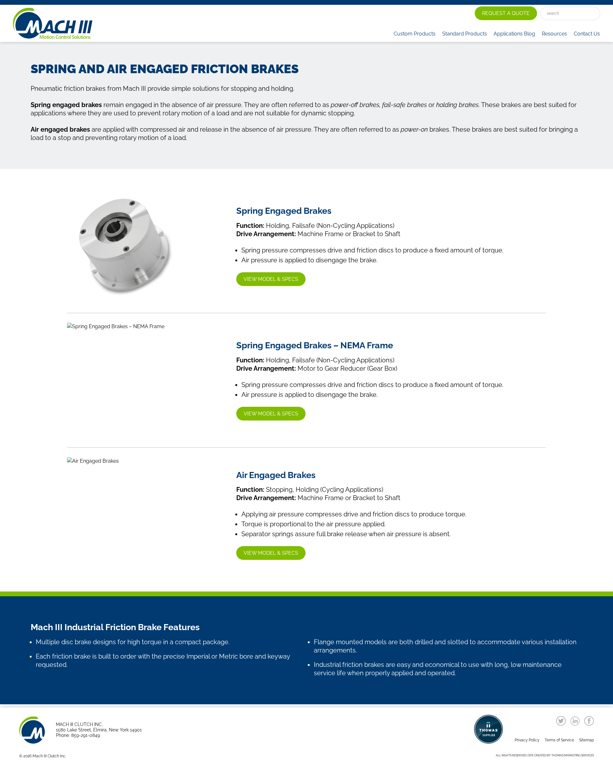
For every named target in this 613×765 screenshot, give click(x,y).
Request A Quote (506, 13)
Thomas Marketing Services (572, 755)
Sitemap (586, 740)
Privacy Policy (527, 740)
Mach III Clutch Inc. (49, 756)
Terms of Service (559, 740)
